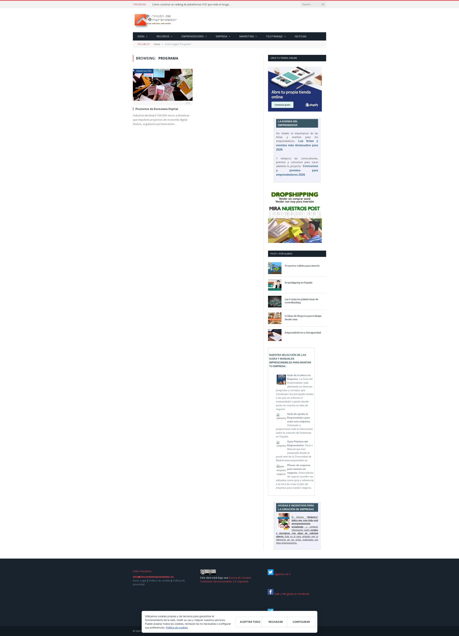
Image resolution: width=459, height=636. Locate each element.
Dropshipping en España (298, 282)
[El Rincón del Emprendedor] (155, 20)
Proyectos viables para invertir (302, 265)
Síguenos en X (281, 574)
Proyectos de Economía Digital (156, 109)
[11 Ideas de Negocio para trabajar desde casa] (274, 318)
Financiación (143, 71)
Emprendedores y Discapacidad (303, 332)
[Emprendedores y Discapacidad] (274, 335)
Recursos (163, 36)
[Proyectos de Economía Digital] (163, 85)
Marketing (246, 36)
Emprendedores (192, 36)
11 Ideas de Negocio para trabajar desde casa (303, 317)
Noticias (300, 36)
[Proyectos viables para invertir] (274, 268)
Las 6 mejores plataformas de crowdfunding (301, 301)
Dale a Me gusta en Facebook (291, 593)
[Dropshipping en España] (274, 285)
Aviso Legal (139, 580)
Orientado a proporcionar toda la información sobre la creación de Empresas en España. (294, 425)
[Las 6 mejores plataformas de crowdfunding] (274, 301)
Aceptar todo (250, 621)
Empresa (221, 36)
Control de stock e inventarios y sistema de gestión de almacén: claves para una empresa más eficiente (192, 4)
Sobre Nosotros (142, 571)
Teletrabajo (274, 36)
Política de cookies (160, 580)
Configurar (301, 621)
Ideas (141, 36)
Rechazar (276, 621)
